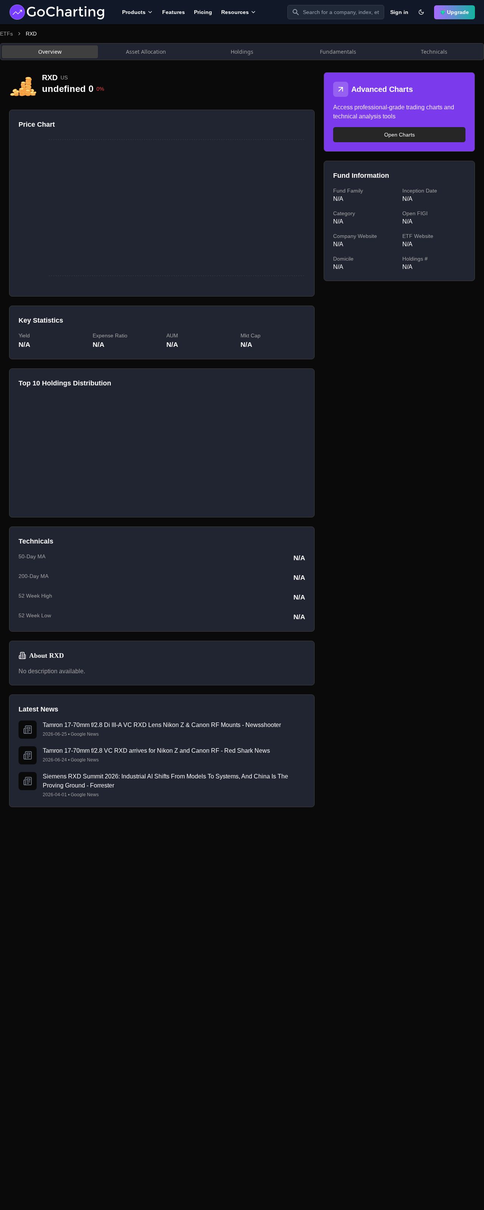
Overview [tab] (50, 51)
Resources (235, 12)
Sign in (399, 12)
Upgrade (458, 12)
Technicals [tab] (434, 51)
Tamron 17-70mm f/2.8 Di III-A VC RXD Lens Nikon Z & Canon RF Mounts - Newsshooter (162, 725)
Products (134, 12)
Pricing (203, 12)
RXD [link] (31, 34)
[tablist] (242, 51)
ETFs (6, 34)
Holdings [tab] (242, 51)
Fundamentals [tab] (338, 51)
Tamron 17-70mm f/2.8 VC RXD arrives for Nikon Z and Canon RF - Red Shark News (156, 750)
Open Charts (399, 135)
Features (173, 12)
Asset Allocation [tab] (146, 51)
